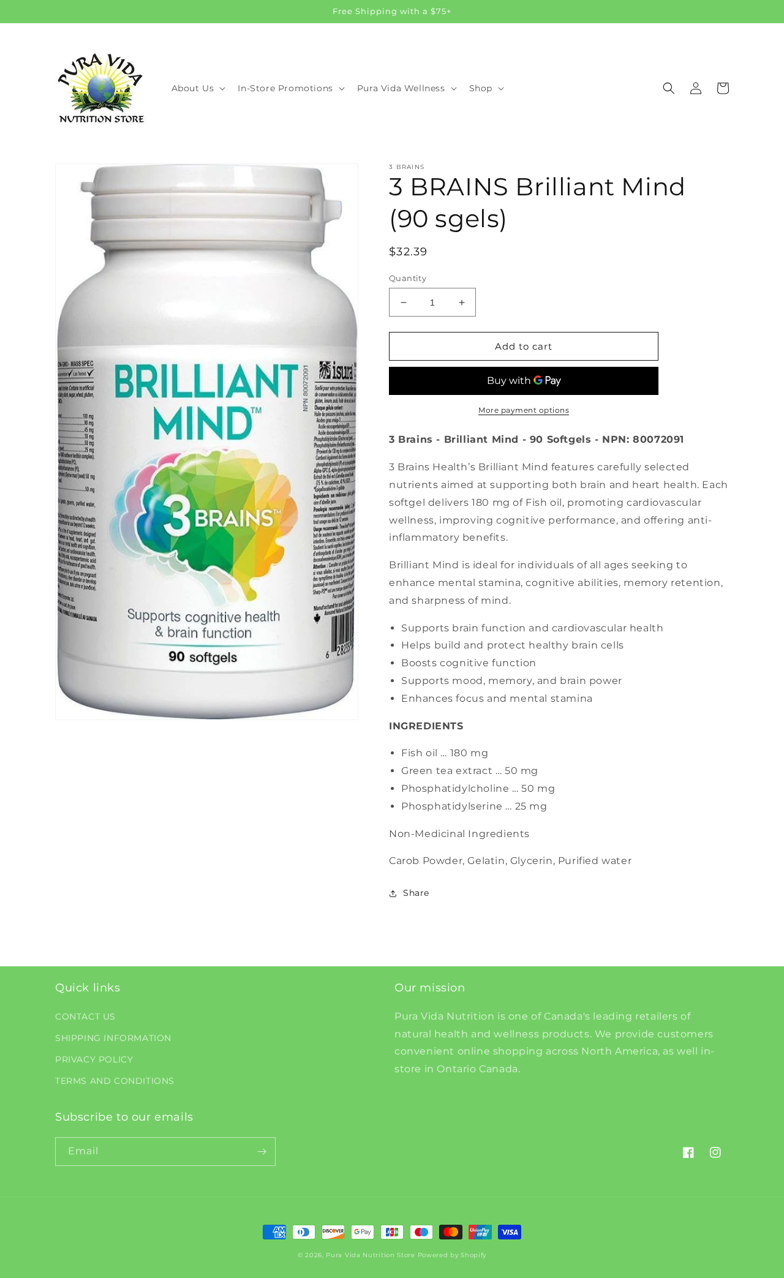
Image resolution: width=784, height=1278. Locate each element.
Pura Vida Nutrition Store (370, 1255)
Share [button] (416, 892)
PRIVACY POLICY (94, 1059)
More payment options (523, 410)
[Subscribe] (261, 1151)
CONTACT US (85, 1016)
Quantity (407, 278)
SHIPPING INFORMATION (113, 1037)
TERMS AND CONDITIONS (115, 1080)
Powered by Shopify (452, 1255)
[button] (197, 88)
